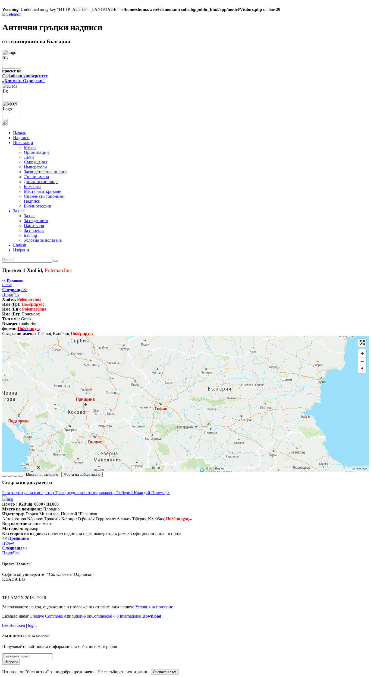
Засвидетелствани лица (45, 172)
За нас (29, 215)
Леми (29, 157)
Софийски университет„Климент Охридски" (25, 78)
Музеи (30, 147)
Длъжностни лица (41, 181)
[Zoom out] (362, 361)
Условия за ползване (43, 240)
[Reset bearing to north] (362, 369)
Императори (35, 167)
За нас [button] (18, 211)
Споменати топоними (44, 196)
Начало (19, 132)
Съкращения (35, 162)
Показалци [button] (23, 142)
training (30, 235)
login (32, 625)
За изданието (36, 220)
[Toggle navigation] (4, 125)
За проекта (34, 230)
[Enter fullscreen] (362, 343)
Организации (36, 152)
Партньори (34, 225)
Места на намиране (42, 474)
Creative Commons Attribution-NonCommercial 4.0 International (85, 616)
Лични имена (36, 176)
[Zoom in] (362, 353)
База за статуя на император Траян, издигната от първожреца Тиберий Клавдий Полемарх (86, 492)
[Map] (185, 404)
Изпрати (11, 662)
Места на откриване (42, 191)
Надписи (21, 137)
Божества (32, 186)
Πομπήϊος (14, 292)
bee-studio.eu (13, 625)
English (19, 245)
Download (151, 616)
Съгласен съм (164, 672)
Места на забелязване (82, 474)
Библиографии (37, 206)
